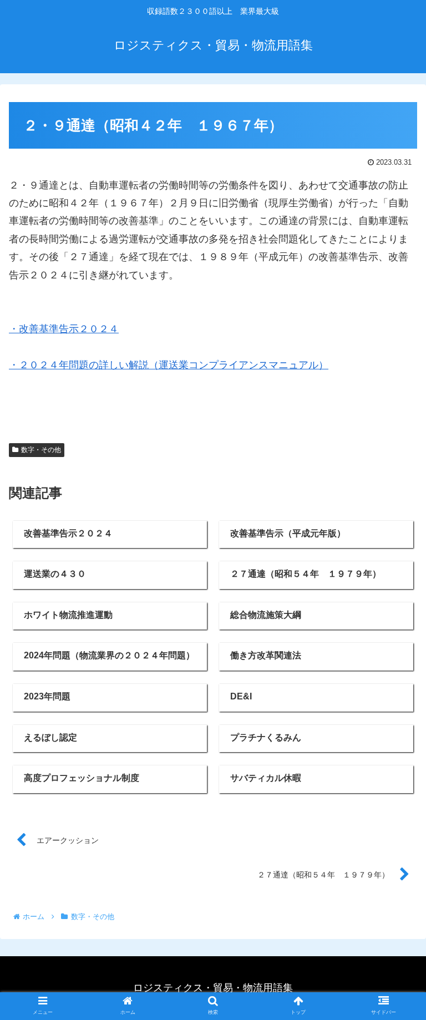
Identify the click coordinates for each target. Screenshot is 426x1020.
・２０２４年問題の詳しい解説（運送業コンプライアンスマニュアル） (168, 365)
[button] (393, 924)
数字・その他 (41, 450)
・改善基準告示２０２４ (64, 328)
